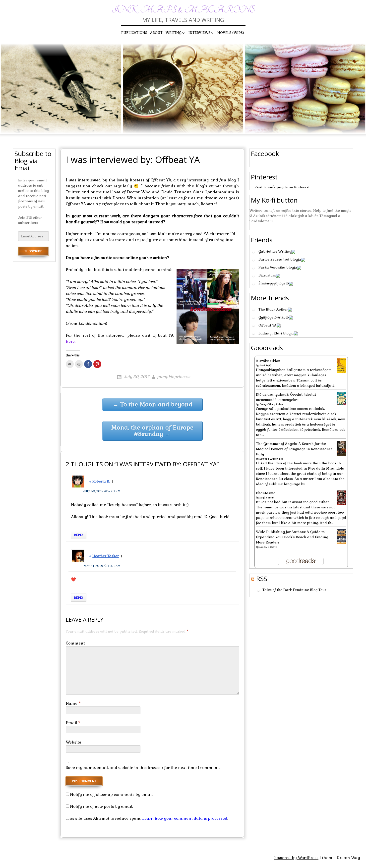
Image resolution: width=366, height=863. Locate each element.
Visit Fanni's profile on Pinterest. (282, 187)
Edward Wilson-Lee (271, 458)
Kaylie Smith (266, 497)
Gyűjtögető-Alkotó (273, 317)
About (156, 32)
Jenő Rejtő (265, 365)
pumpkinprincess (173, 376)
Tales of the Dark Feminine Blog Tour (294, 590)
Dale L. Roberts (268, 546)
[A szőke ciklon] (341, 365)
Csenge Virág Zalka (271, 404)
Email (73, 722)
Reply (78, 535)
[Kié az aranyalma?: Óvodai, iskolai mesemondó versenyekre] (341, 398)
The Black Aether (273, 309)
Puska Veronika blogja (277, 267)
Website (73, 742)
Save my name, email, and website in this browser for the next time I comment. (143, 767)
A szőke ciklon (268, 361)
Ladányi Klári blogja (276, 333)
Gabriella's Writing (274, 251)
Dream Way (348, 857)
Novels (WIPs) (230, 32)
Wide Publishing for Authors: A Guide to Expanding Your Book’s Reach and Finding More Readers (292, 537)
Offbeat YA (267, 325)
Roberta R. (101, 481)
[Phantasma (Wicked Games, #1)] (341, 497)
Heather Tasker (105, 556)
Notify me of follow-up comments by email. (111, 794)
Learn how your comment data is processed (184, 818)
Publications (134, 32)
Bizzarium (267, 275)
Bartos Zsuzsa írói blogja (279, 259)
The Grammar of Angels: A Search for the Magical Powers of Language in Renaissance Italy (294, 448)
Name (73, 703)
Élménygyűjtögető (273, 283)
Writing (174, 32)
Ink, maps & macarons (183, 9)
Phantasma (266, 493)
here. (70, 341)
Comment (75, 643)
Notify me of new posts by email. (101, 806)
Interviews (199, 32)
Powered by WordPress (296, 857)
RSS (261, 578)
